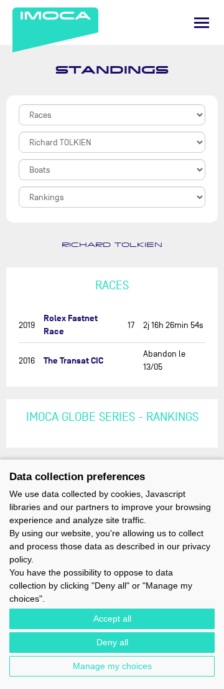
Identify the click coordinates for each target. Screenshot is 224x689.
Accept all (112, 619)
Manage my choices (112, 666)
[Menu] (201, 22)
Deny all (112, 642)
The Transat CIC (73, 360)
